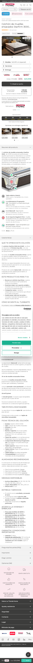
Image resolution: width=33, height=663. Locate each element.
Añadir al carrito (17, 84)
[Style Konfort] (28, 633)
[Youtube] (13, 640)
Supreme (24, 473)
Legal (4, 622)
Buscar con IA (26, 9)
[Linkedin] (24, 640)
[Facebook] (8, 640)
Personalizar (15, 348)
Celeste (22, 469)
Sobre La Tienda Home (10, 601)
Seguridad (5, 612)
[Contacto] (24, 5)
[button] (9, 30)
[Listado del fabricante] (21, 106)
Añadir (28, 660)
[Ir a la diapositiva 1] (14, 140)
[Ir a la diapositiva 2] (15, 140)
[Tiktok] (19, 640)
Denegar (16, 353)
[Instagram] (3, 640)
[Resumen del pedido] (30, 5)
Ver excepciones (12, 99)
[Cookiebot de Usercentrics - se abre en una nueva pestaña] (23, 309)
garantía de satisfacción (11, 102)
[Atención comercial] (21, 5)
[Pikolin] (12, 633)
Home (3, 19)
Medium (27, 474)
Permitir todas (16, 342)
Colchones (8, 19)
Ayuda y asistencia (8, 606)
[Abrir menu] (3, 5)
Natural (24, 471)
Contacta (5, 617)
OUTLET (6, 13)
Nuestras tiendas (18, 13)
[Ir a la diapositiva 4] (18, 140)
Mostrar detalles (23, 337)
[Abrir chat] (28, 654)
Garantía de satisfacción (13, 537)
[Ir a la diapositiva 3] (17, 140)
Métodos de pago (8, 627)
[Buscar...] (15, 9)
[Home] (20, 633)
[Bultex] (4, 633)
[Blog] (30, 640)
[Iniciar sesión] (27, 5)
